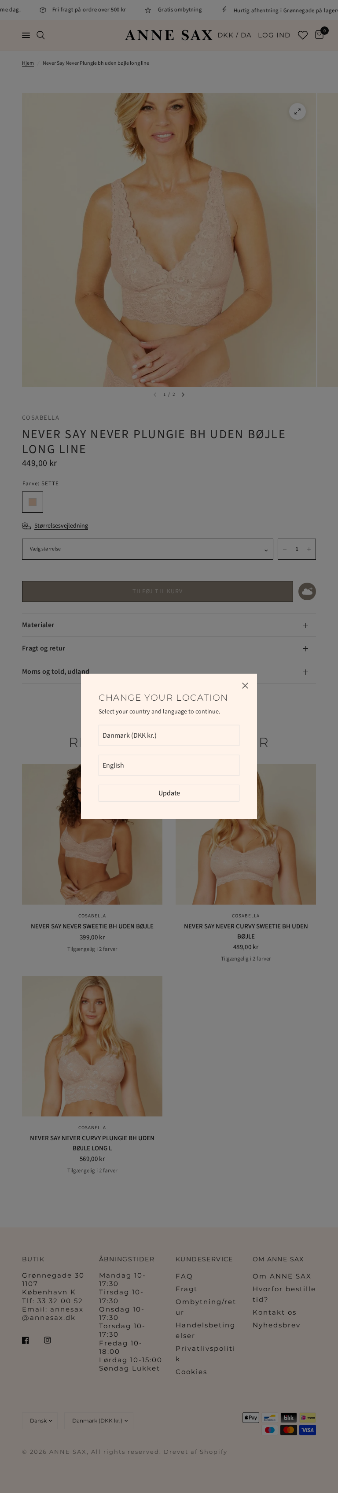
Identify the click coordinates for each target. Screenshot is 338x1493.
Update (169, 793)
